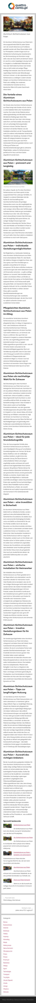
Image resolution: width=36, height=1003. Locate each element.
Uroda (5, 983)
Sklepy (5, 965)
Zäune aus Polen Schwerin (22, 880)
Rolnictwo (6, 963)
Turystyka (6, 977)
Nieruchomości (8, 948)
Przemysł (6, 960)
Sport (5, 968)
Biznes (5, 922)
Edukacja (6, 931)
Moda (5, 942)
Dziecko (5, 928)
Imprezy (5, 936)
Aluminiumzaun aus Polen (22, 867)
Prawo (5, 957)
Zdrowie (5, 992)
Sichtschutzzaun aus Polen (22, 825)
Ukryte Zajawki (7, 980)
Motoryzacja (7, 945)
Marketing (6, 939)
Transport (6, 974)
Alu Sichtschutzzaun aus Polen (23, 837)
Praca (5, 954)
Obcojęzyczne (7, 951)
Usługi (5, 986)
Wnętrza (6, 989)
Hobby (5, 933)
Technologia (7, 971)
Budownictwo (7, 925)
